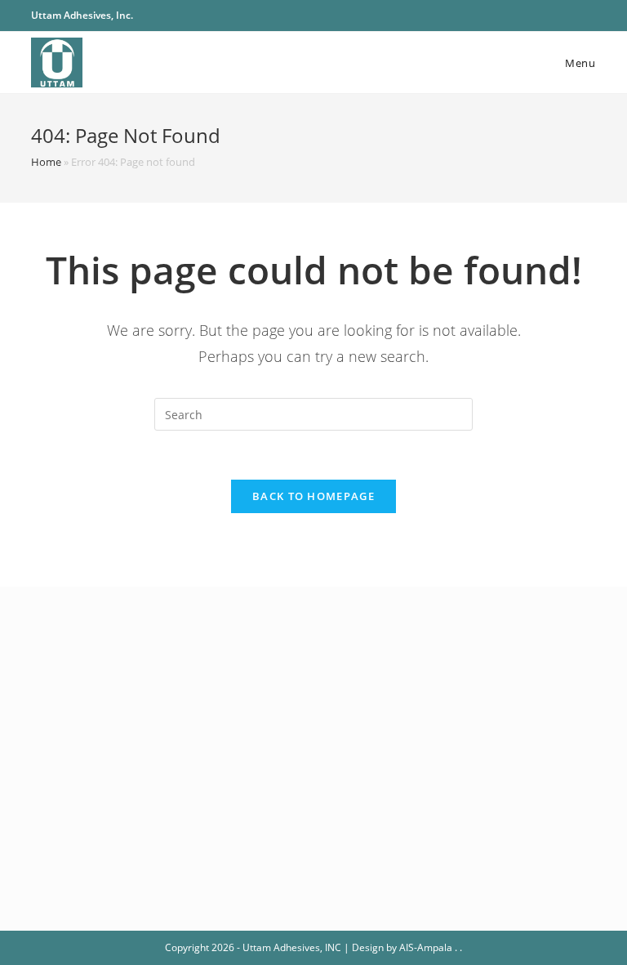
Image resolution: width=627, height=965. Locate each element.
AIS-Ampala (425, 947)
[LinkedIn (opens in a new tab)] (589, 15)
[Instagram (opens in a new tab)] (572, 15)
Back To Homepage (313, 496)
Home (46, 161)
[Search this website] (313, 413)
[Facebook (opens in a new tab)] (554, 15)
